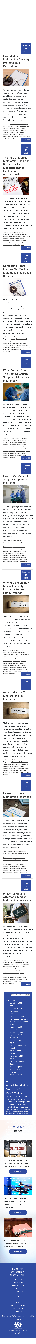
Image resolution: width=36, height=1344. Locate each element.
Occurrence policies (13, 136)
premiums (15, 245)
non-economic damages (17, 1196)
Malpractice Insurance (16, 337)
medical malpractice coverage (17, 236)
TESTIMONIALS (18, 1285)
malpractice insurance (17, 341)
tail (18, 1200)
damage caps (27, 1109)
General (12, 438)
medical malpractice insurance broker (16, 1159)
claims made (15, 1109)
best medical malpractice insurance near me (17, 1107)
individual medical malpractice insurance (15, 1119)
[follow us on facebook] (16, 1296)
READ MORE (26, 139)
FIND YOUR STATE (18, 1269)
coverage (20, 1109)
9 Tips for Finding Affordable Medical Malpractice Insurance (17, 897)
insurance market (17, 1016)
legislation (16, 1125)
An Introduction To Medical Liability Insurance (14, 696)
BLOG (18, 1288)
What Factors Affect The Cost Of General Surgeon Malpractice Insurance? (16, 375)
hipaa (13, 1116)
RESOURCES (18, 1282)
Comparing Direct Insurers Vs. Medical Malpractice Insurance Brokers (17, 271)
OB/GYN (13, 1053)
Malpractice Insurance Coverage (19, 124)
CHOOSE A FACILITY (18, 1275)
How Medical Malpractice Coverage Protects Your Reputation (16, 61)
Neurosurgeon (15, 1051)
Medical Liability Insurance (17, 650)
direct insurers (20, 339)
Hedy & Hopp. (18, 1333)
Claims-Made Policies (16, 126)
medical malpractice (18, 1145)
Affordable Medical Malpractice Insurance (17, 1089)
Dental (12, 1006)
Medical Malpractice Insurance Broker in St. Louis (16, 347)
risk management (14, 247)
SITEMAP (18, 1312)
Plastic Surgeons (16, 1067)
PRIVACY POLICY (18, 1309)
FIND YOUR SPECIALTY (18, 1272)
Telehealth (14, 1072)
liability (21, 1125)
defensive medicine (10, 1111)
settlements (6, 351)
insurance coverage (16, 234)
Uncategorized (16, 1075)
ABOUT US (18, 1279)
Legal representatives (15, 128)
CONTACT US (18, 1291)
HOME (18, 1303)
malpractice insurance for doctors (18, 446)
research (15, 1200)
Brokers (13, 339)
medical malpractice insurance (18, 232)
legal (12, 1125)
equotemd (12, 1113)
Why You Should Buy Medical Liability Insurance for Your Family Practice (16, 588)
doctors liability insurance (10, 442)
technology (22, 1200)
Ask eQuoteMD (16, 1003)
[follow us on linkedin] (20, 1296)
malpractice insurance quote (11, 449)
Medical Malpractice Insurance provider (15, 1185)
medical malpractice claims (17, 768)
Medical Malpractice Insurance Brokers (13, 349)
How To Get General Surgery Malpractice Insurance (15, 479)
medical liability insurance (19, 551)
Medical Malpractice (18, 1037)
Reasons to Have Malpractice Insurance (17, 795)
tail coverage (22, 136)
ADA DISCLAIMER (18, 1306)
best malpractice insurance (18, 440)
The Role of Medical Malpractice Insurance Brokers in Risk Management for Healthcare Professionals (17, 166)
